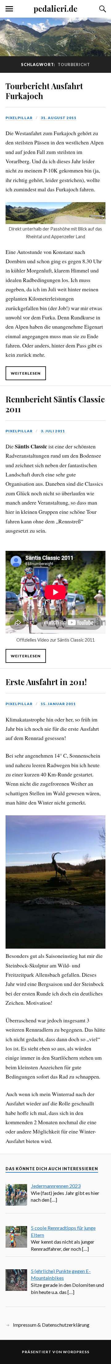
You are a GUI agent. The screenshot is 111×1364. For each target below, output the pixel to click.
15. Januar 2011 (58, 703)
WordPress (76, 1351)
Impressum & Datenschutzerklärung (51, 1325)
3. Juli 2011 (53, 431)
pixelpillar (19, 117)
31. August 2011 (58, 117)
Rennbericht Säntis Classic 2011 (55, 404)
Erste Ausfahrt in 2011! (46, 681)
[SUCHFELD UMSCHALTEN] (101, 9)
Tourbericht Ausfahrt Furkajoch (44, 91)
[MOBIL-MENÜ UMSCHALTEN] (9, 9)
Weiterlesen (26, 373)
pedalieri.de (55, 8)
